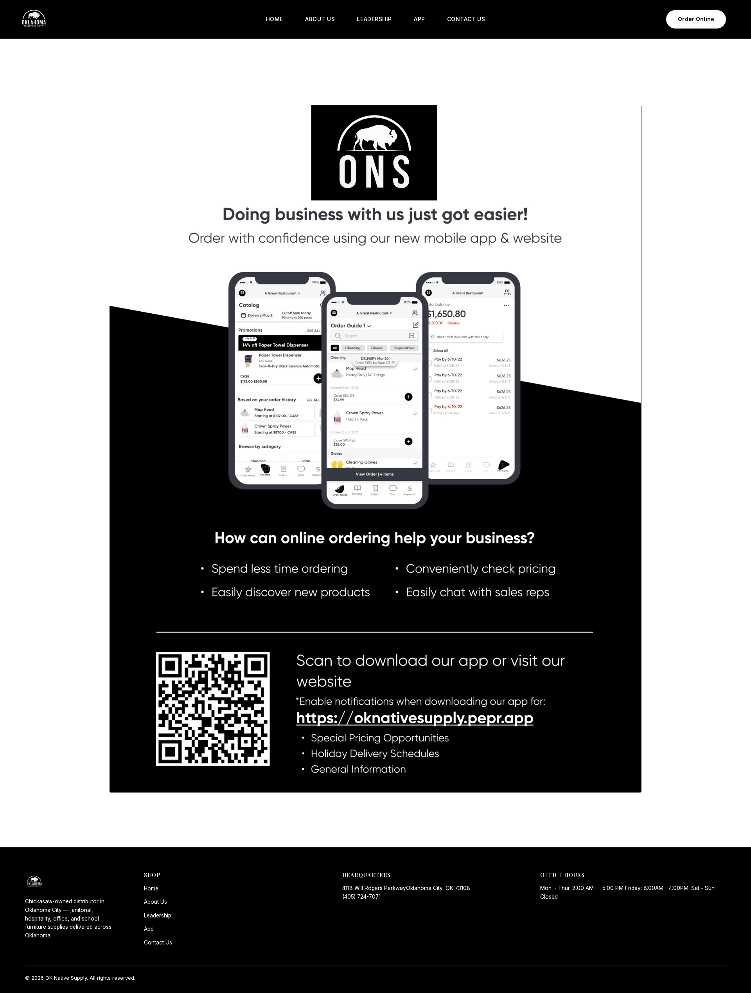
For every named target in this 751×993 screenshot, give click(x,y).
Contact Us (158, 942)
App (149, 929)
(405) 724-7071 (361, 897)
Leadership (157, 915)
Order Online (696, 19)
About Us (155, 902)
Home (151, 888)
